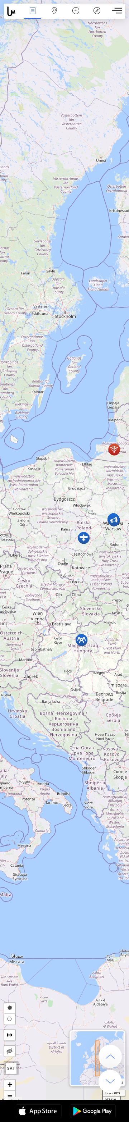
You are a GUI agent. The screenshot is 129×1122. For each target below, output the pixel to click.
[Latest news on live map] (13, 11)
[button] (84, 538)
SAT (11, 1068)
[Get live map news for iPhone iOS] (39, 1111)
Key (96, 15)
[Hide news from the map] (9, 1051)
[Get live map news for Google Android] (93, 1111)
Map (54, 15)
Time (75, 15)
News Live (33, 15)
